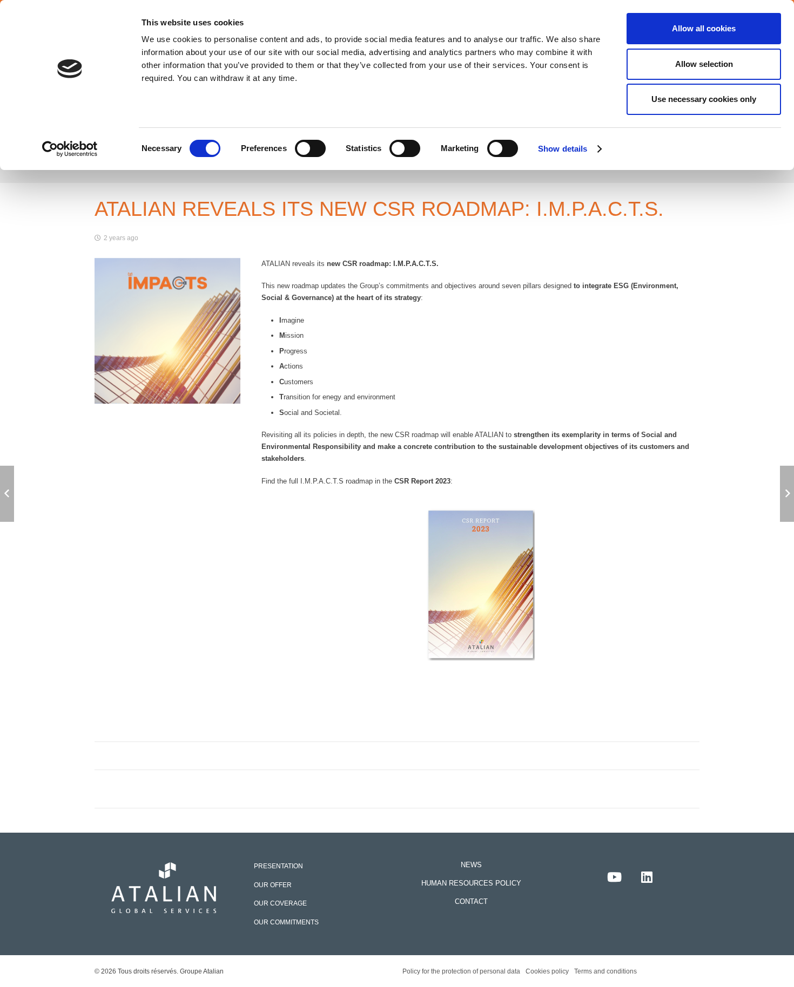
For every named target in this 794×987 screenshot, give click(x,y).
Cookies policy (547, 971)
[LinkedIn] (646, 877)
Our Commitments (286, 921)
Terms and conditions (605, 971)
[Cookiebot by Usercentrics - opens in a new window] (70, 149)
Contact (471, 901)
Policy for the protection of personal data (461, 971)
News (471, 865)
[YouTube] (614, 877)
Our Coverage (280, 903)
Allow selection (704, 64)
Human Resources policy (471, 883)
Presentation (278, 865)
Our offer (273, 884)
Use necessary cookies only (703, 99)
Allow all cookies (704, 28)
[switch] (310, 148)
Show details (562, 148)
